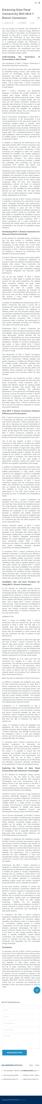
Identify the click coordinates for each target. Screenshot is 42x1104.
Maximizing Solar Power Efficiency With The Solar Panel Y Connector (31, 1079)
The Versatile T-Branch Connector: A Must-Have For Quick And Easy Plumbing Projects (18, 1070)
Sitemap (22, 1100)
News (31, 1065)
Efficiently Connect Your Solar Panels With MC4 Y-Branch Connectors (31, 1070)
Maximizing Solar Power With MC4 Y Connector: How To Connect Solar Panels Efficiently (11, 1079)
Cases (37, 1065)
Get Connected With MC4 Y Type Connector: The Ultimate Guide (11, 1075)
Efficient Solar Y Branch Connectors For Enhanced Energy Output (31, 1075)
